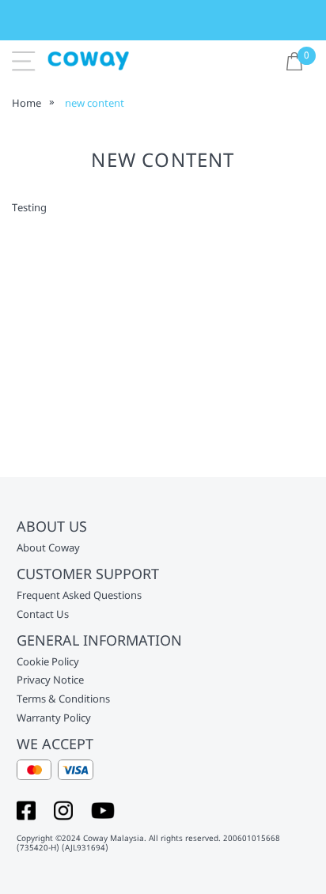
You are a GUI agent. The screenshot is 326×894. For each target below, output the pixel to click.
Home (26, 103)
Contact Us (43, 614)
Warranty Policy (54, 718)
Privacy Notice (50, 680)
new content (94, 103)
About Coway (48, 548)
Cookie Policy (48, 662)
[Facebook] (26, 809)
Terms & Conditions (63, 699)
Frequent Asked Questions (79, 595)
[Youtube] (103, 809)
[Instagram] (63, 809)
